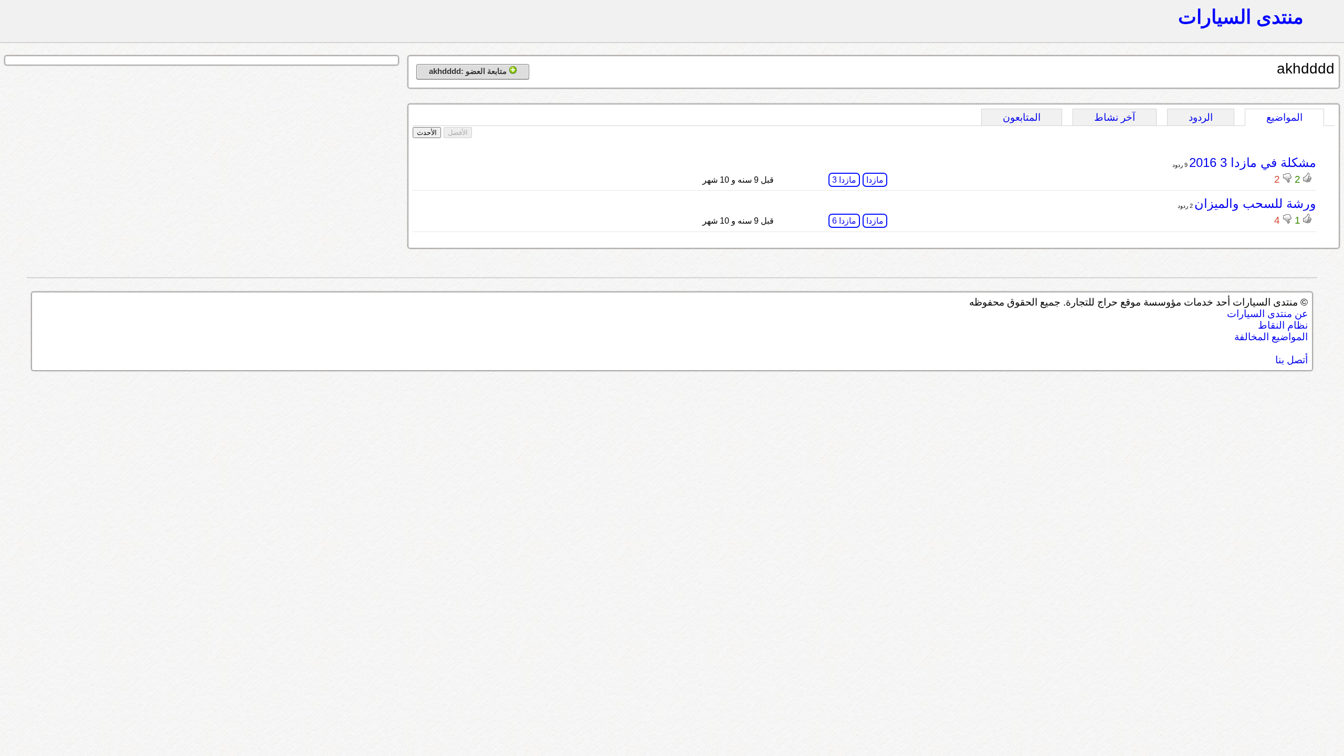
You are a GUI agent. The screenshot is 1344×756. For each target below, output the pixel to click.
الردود (1201, 117)
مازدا (875, 179)
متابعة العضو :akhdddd (469, 71)
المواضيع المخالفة (1271, 336)
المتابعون (1022, 117)
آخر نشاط (1114, 117)
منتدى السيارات (1241, 17)
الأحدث (427, 132)
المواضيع (1284, 117)
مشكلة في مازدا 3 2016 (1252, 162)
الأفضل (458, 132)
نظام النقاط (1283, 325)
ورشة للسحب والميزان (1255, 203)
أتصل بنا (1291, 359)
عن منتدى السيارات (1267, 313)
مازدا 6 (844, 220)
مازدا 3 (844, 179)
